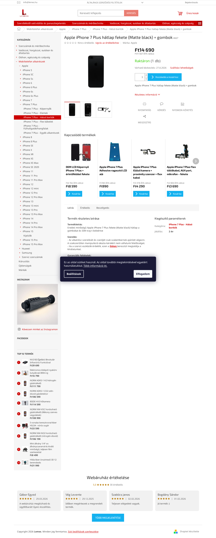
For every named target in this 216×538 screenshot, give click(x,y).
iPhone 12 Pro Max (33, 197)
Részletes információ (146, 94)
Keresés (131, 13)
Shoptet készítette (189, 531)
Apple (25, 65)
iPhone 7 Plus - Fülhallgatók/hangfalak (36, 127)
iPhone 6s (28, 91)
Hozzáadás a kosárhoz (166, 77)
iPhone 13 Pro (30, 209)
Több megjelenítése (108, 517)
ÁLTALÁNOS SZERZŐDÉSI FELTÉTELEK (104, 2)
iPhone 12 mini (31, 188)
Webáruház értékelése (108, 477)
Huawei (26, 248)
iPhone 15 (28, 231)
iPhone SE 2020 (31, 167)
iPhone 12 (28, 184)
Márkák (23, 269)
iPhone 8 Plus (30, 141)
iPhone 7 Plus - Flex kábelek (38, 121)
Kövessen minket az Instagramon (40, 329)
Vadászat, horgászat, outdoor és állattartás (36, 52)
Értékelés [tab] (85, 207)
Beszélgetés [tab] (102, 207)
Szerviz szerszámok (32, 257)
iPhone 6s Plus (30, 95)
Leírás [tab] (70, 207)
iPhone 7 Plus (30, 104)
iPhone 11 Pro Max (33, 179)
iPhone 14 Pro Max (33, 227)
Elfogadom (143, 274)
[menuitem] (41, 23)
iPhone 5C (28, 74)
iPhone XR (28, 154)
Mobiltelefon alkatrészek (32, 61)
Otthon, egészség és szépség (34, 57)
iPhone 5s (28, 78)
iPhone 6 (27, 82)
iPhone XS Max (30, 162)
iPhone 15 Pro (30, 239)
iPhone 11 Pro (30, 175)
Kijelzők (28, 235)
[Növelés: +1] (146, 75)
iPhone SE (28, 145)
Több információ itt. (95, 265)
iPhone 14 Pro (30, 222)
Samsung (27, 252)
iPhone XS (28, 158)
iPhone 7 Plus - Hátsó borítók (39, 117)
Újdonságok (25, 265)
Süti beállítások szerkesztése (83, 531)
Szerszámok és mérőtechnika (34, 45)
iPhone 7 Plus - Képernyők (37, 108)
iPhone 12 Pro (30, 192)
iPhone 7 (27, 100)
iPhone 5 (27, 70)
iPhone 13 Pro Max (33, 214)
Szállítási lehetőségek (181, 67)
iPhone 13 (28, 201)
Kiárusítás (24, 261)
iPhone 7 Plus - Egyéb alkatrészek (41, 132)
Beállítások (74, 274)
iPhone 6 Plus (30, 87)
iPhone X (27, 149)
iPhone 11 (28, 171)
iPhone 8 (27, 137)
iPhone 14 (28, 218)
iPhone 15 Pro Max (33, 244)
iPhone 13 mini (31, 205)
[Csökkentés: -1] (146, 79)
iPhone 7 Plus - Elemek (36, 112)
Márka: (130, 42)
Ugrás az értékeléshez (107, 42)
